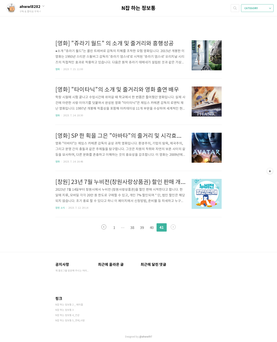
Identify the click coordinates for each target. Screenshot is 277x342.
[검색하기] (235, 8)
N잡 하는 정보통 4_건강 (67, 315)
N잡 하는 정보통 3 (64, 310)
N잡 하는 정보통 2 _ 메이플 (69, 305)
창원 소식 (60, 208)
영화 (57, 69)
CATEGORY (251, 8)
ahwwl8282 (30, 6)
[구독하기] (270, 171)
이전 (103, 226)
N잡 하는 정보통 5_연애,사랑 (70, 320)
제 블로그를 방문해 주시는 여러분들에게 (72, 270)
